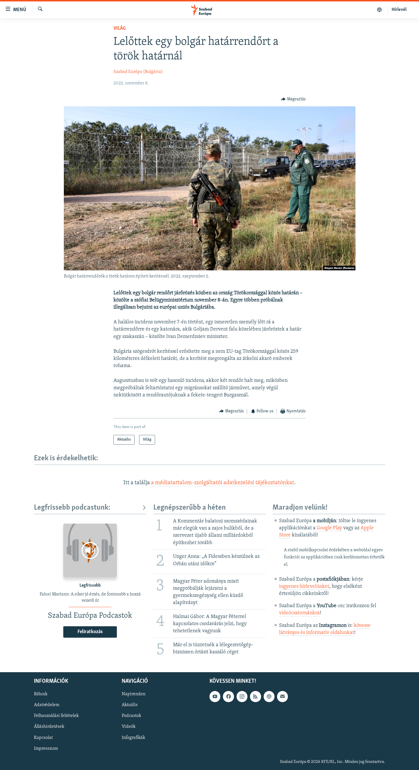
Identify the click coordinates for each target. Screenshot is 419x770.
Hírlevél (399, 9)
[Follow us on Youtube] (215, 696)
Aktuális (130, 705)
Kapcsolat (43, 737)
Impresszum (46, 748)
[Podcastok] (379, 10)
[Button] (293, 99)
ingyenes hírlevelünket (304, 586)
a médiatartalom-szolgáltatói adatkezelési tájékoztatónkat (222, 483)
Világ (119, 28)
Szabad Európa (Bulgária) (138, 72)
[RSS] (255, 696)
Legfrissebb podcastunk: (72, 508)
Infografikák (133, 737)
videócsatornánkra (299, 613)
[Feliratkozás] (282, 696)
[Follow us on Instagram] (242, 696)
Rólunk (40, 694)
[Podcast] (269, 696)
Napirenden (133, 694)
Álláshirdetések (49, 727)
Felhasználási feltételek (56, 716)
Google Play (329, 528)
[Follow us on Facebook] (228, 696)
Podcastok (131, 716)
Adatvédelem (46, 705)
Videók (128, 727)
